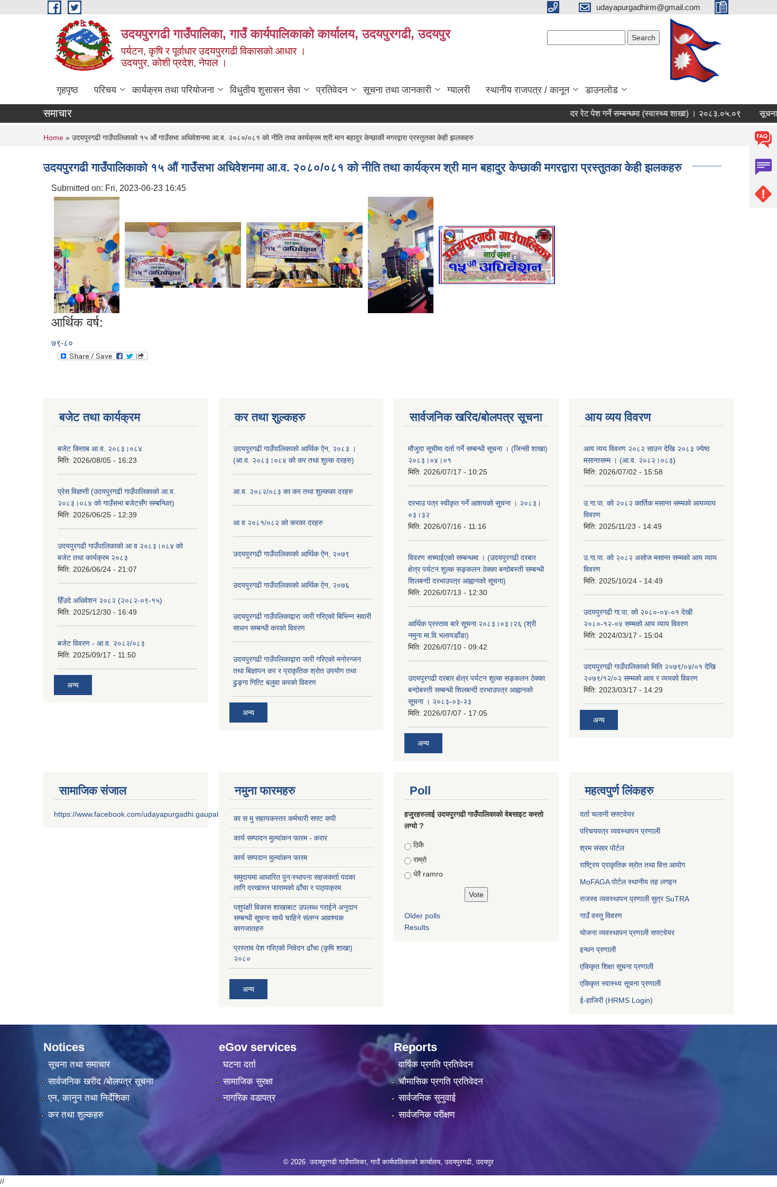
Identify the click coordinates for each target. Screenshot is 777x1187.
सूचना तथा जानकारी (397, 90)
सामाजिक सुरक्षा (248, 1081)
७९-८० (62, 343)
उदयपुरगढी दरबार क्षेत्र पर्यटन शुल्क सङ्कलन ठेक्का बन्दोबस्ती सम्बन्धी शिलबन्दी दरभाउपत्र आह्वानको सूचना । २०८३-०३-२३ (476, 690)
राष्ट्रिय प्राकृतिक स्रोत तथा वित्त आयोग (632, 865)
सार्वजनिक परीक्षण (427, 1115)
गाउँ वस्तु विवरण (601, 915)
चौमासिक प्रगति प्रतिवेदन (441, 1081)
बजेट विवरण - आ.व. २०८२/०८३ (101, 643)
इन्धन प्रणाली (598, 949)
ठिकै (418, 845)
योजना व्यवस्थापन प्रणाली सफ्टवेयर (627, 932)
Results (416, 927)
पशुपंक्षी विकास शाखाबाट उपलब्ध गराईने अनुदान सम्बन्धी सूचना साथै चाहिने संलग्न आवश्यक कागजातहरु (295, 918)
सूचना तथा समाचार (79, 1065)
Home (53, 137)
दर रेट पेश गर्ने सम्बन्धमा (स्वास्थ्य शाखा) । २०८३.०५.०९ (637, 113)
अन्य (73, 685)
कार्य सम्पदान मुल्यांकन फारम (270, 857)
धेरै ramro (428, 874)
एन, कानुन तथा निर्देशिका (89, 1098)
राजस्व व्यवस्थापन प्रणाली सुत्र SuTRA (634, 898)
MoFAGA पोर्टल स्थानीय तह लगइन (628, 882)
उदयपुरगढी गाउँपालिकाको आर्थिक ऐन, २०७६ (291, 585)
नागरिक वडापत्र (249, 1098)
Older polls (422, 915)
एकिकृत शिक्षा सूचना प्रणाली (616, 966)
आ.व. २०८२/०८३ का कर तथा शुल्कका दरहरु (293, 491)
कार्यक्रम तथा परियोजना (173, 90)
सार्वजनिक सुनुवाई (427, 1098)
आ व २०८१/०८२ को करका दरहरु (278, 522)
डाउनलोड (601, 90)
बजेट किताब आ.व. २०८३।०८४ (100, 448)
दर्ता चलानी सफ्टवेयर (607, 814)
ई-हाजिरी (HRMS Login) (616, 1000)
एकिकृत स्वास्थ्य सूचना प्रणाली (620, 983)
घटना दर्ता (239, 1065)
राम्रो (420, 859)
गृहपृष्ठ (67, 90)
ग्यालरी (458, 90)
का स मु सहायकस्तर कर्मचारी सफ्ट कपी (285, 818)
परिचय (105, 90)
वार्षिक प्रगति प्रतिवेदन (436, 1065)
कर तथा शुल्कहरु (76, 1115)
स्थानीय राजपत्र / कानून (527, 90)
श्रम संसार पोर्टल (602, 848)
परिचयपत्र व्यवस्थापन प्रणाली (620, 831)
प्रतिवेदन (331, 90)
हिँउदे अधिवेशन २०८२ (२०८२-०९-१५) (110, 600)
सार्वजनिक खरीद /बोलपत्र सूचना (100, 1081)
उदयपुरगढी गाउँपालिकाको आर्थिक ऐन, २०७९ (291, 554)
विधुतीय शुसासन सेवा (265, 90)
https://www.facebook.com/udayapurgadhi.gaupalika (141, 814)
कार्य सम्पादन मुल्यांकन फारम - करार (280, 838)
